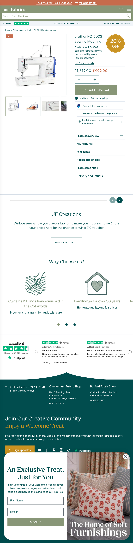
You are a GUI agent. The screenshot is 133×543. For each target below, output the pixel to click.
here (49, 227)
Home (7, 30)
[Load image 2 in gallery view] (32, 106)
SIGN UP (35, 522)
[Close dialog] (125, 456)
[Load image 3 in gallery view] (50, 106)
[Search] (128, 16)
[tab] (58, 325)
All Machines (18, 30)
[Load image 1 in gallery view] (13, 106)
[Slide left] (112, 200)
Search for (15, 16)
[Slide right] (119, 200)
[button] (121, 9)
